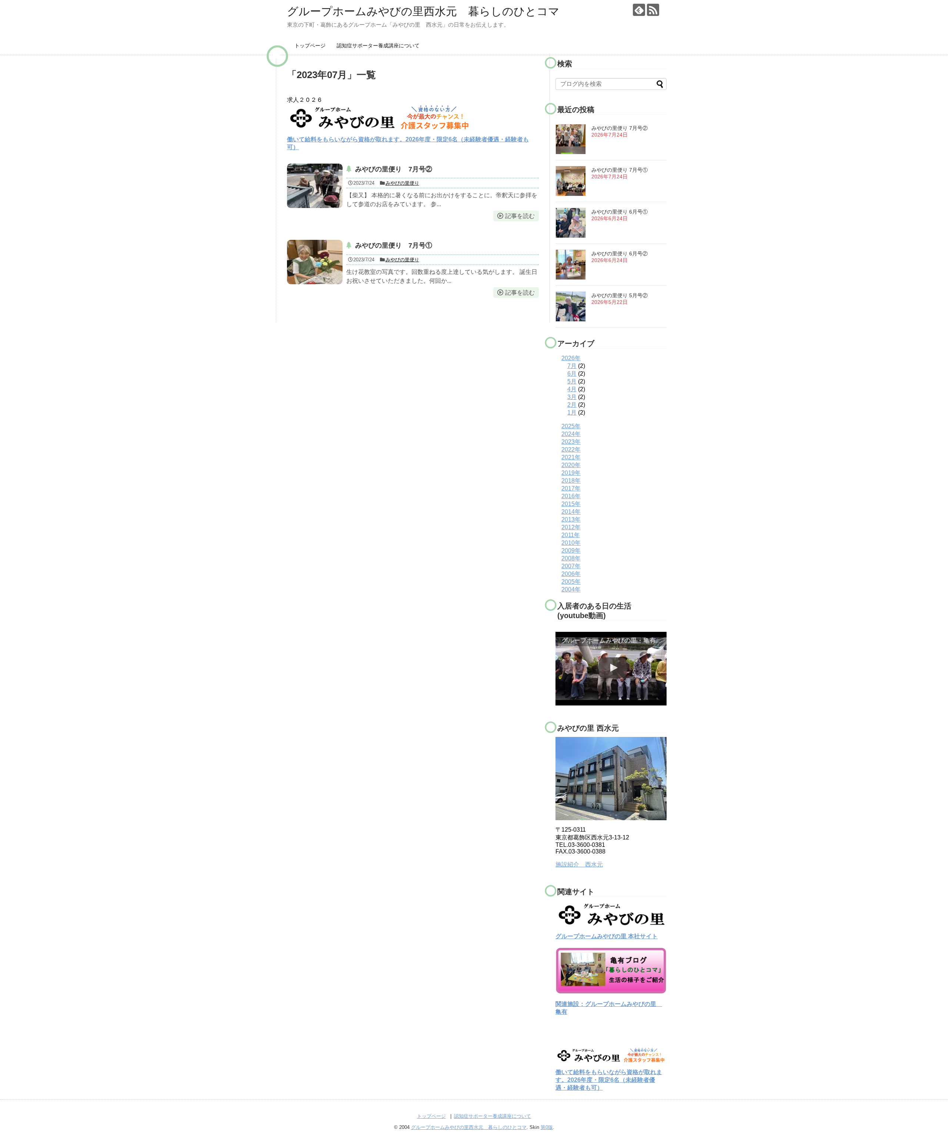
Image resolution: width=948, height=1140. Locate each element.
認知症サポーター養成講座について (378, 45)
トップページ (310, 45)
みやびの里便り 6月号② (619, 253)
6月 (572, 373)
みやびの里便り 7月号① (393, 245)
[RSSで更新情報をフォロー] (653, 10)
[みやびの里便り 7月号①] (315, 262)
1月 (572, 412)
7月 (572, 366)
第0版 (547, 1127)
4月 (572, 389)
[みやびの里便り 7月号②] (315, 186)
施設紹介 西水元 (579, 864)
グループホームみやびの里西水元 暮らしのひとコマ (423, 11)
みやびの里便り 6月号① (619, 212)
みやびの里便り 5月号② (619, 295)
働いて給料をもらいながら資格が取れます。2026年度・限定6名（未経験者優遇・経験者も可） (608, 1080)
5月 (572, 381)
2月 (572, 405)
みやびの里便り (402, 183)
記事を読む (520, 216)
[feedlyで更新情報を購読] (639, 10)
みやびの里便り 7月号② (393, 169)
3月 (572, 397)
